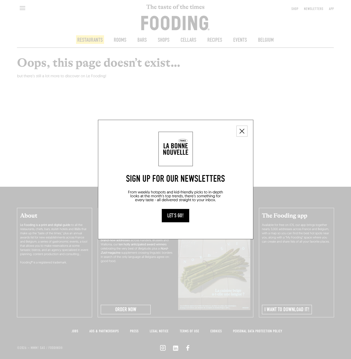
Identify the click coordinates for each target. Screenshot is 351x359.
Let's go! (175, 216)
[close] (242, 131)
